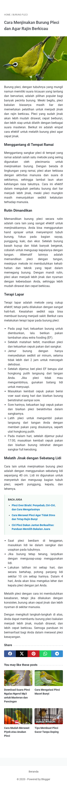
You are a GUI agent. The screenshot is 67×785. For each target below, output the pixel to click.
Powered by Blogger (38, 779)
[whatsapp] (45, 653)
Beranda (34, 771)
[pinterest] (33, 653)
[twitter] (22, 653)
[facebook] (10, 653)
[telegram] (57, 653)
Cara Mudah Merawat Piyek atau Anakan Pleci (16, 731)
